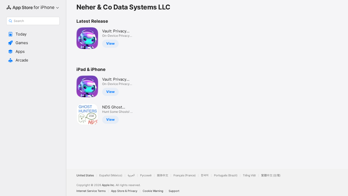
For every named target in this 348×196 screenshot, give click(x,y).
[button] (33, 34)
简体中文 (162, 175)
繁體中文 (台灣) (270, 175)
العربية (131, 175)
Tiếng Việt (249, 175)
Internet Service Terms (91, 191)
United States (85, 175)
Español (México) (110, 175)
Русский (146, 175)
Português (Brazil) (225, 175)
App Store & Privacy (124, 191)
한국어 (205, 175)
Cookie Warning (153, 191)
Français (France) (184, 175)
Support (174, 191)
